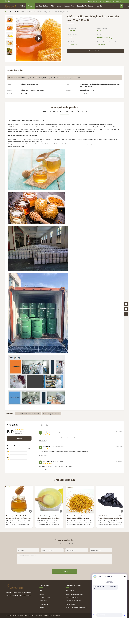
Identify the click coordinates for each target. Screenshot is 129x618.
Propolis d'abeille (70, 604)
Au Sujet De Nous (42, 6)
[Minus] (125, 576)
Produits (31, 6)
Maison (22, 6)
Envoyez (64, 571)
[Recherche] (121, 6)
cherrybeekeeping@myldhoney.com (113, 1)
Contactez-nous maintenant (18, 525)
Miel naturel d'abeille (27, 12)
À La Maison (10, 12)
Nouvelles (99, 6)
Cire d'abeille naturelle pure (73, 600)
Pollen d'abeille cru (71, 591)
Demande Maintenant (95, 51)
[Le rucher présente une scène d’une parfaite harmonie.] (38, 38)
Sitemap (41, 607)
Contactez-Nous (68, 6)
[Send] (124, 615)
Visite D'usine (56, 6)
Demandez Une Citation (85, 6)
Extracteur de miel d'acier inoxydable (76, 607)
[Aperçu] (10, 6)
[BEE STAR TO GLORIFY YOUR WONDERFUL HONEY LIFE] (15, 589)
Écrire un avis (19, 438)
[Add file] (94, 615)
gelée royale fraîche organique (74, 594)
